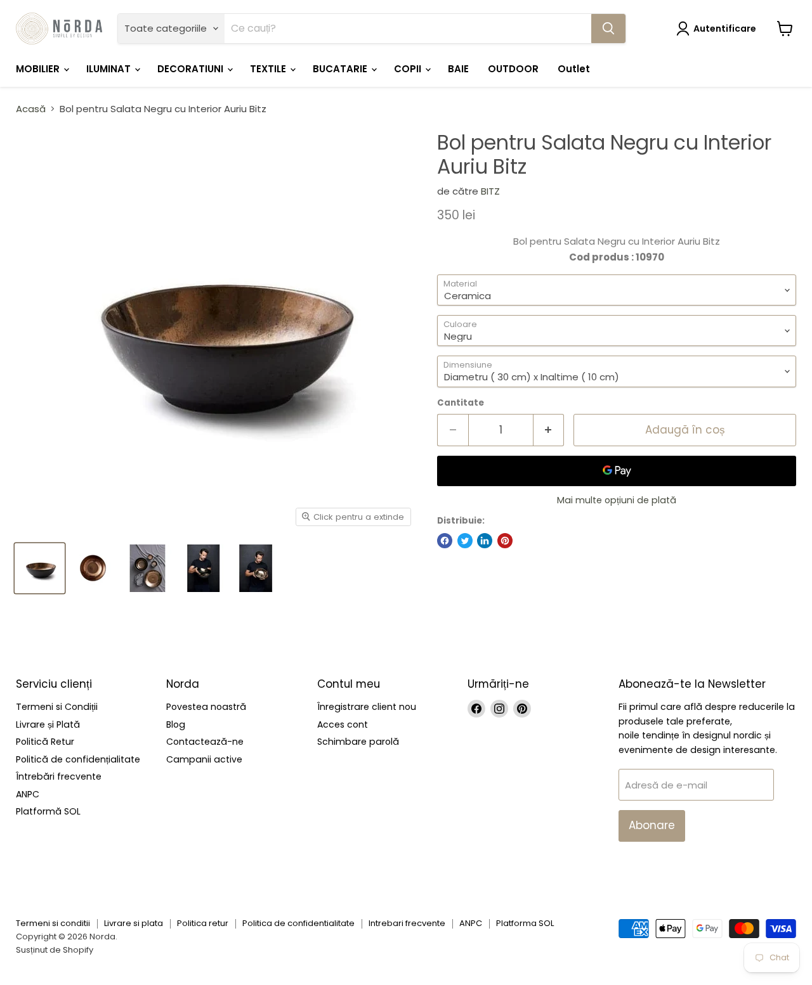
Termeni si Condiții (57, 706)
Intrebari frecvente (407, 923)
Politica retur (202, 923)
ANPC (27, 794)
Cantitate (460, 403)
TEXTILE (269, 68)
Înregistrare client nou (366, 706)
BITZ (490, 191)
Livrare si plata (133, 923)
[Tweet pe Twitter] (465, 540)
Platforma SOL (525, 923)
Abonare (652, 825)
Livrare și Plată (48, 724)
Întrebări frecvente (59, 776)
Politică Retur (45, 741)
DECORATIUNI (191, 68)
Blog (175, 724)
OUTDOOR (513, 68)
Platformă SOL (48, 811)
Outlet (574, 68)
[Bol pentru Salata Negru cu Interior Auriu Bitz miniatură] (40, 568)
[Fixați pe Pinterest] (505, 540)
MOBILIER (39, 68)
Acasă (31, 108)
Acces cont (342, 724)
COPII (409, 68)
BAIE (458, 68)
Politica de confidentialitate (298, 923)
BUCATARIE (341, 68)
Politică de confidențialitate (78, 759)
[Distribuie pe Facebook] (444, 540)
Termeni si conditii (53, 923)
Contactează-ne (205, 741)
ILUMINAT (109, 68)
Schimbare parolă (358, 741)
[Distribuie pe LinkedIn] (484, 540)
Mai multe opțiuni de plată (616, 500)
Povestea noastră (206, 706)
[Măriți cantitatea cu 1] (549, 430)
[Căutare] (608, 28)
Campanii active (204, 759)
